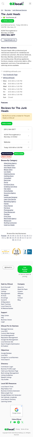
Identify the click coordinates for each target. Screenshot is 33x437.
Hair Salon (7, 189)
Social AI (4, 300)
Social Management (7, 335)
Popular (3, 236)
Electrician (7, 180)
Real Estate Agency (10, 218)
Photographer (8, 210)
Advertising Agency (10, 163)
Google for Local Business (9, 357)
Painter (6, 204)
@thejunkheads (9, 78)
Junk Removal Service (20, 10)
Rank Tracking (5, 304)
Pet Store (7, 208)
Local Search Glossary (8, 399)
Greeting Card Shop (10, 187)
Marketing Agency (10, 201)
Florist (6, 182)
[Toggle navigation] (30, 3)
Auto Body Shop (9, 165)
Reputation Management (9, 338)
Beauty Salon (8, 170)
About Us (21, 287)
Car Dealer (7, 172)
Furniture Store (9, 184)
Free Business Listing (24, 269)
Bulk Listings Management (10, 373)
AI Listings (4, 298)
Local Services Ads (7, 342)
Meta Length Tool (7, 393)
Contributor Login (7, 367)
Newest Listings (6, 377)
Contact (20, 298)
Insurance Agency (10, 193)
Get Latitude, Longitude (9, 397)
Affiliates (20, 293)
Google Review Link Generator (11, 395)
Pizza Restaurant (9, 212)
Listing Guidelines (7, 375)
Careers (20, 291)
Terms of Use (25, 429)
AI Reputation (5, 302)
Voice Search (5, 360)
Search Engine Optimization (10, 344)
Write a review (8, 21)
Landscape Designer (10, 197)
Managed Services (7, 329)
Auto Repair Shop (9, 167)
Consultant (7, 178)
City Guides (5, 379)
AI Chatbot (4, 346)
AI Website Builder (7, 308)
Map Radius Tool (6, 389)
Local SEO (4, 331)
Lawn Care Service (10, 199)
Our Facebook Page (10, 75)
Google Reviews (6, 353)
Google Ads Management (9, 340)
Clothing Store (8, 176)
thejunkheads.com (10, 40)
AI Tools (3, 296)
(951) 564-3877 (10, 129)
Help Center (5, 315)
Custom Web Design (8, 333)
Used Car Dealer (9, 225)
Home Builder (8, 191)
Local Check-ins (6, 306)
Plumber (7, 214)
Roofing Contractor (10, 223)
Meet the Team (23, 289)
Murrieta (8, 10)
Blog (19, 300)
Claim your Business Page (9, 371)
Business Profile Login (8, 369)
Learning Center (6, 401)
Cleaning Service (9, 174)
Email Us (9, 267)
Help (19, 296)
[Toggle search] (3, 3)
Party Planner (8, 206)
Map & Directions (7, 153)
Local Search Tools (7, 387)
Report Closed (6, 156)
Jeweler (6, 195)
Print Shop (7, 216)
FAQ (2, 318)
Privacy (18, 429)
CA (2, 10)
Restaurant (7, 221)
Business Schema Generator (10, 391)
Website (7, 142)
